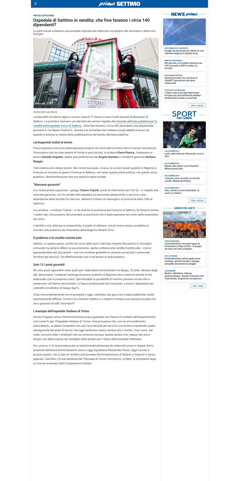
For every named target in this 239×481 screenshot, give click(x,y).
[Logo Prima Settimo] (119, 4)
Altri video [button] (198, 286)
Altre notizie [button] (197, 105)
